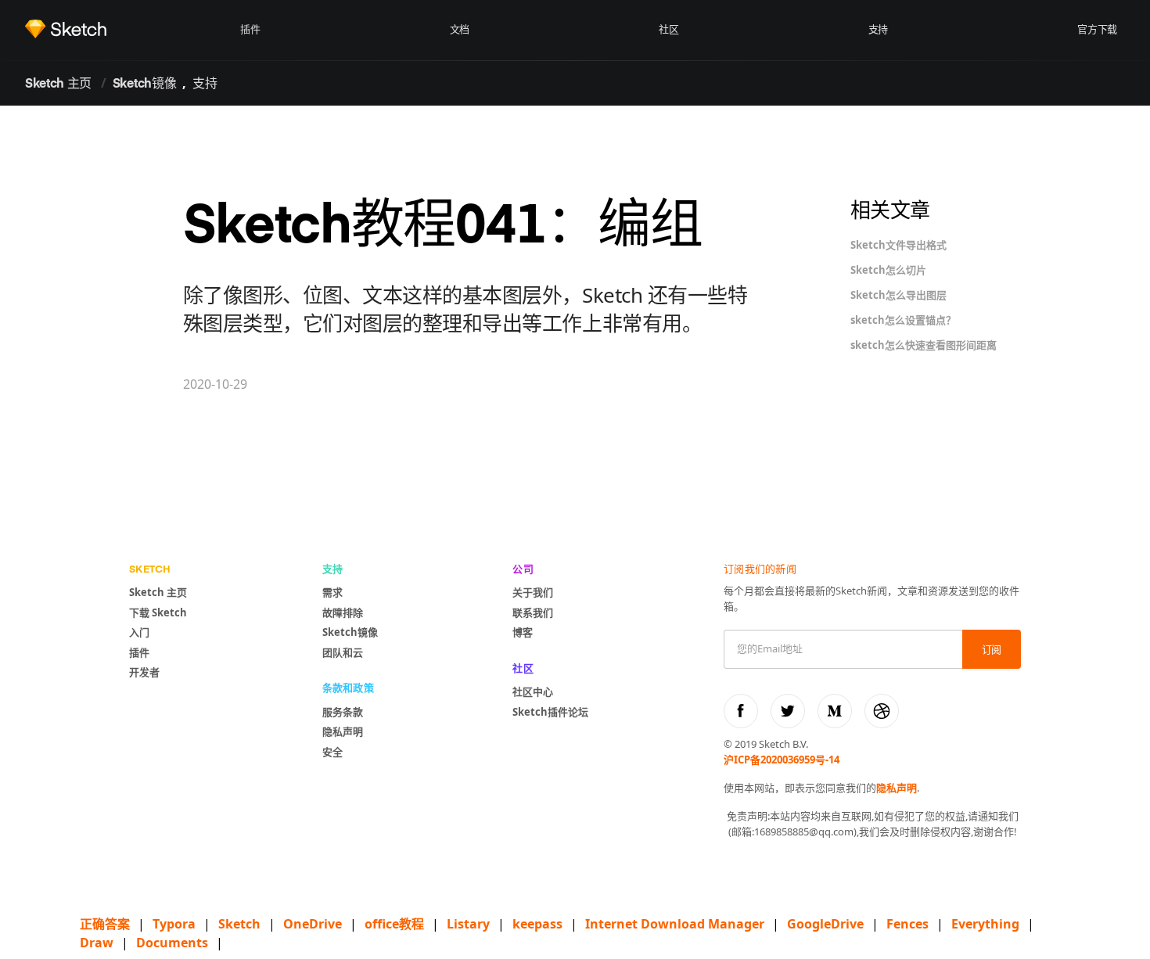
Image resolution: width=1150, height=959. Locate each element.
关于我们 (532, 592)
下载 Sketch (158, 612)
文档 (459, 30)
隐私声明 (342, 731)
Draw (96, 942)
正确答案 (105, 923)
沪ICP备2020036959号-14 (781, 759)
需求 (332, 592)
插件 (250, 30)
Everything (985, 923)
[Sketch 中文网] (128, 28)
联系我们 (532, 612)
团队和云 (342, 652)
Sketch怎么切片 (888, 270)
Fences (907, 923)
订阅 (991, 650)
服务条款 (342, 712)
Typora (174, 923)
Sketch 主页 (58, 84)
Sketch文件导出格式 (898, 245)
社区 (668, 30)
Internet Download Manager (674, 923)
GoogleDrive (825, 923)
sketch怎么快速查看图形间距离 (923, 345)
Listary (468, 923)
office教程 (394, 923)
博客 (522, 632)
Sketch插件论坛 (550, 712)
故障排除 (342, 612)
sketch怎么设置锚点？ (903, 320)
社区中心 (532, 691)
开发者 (144, 672)
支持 (878, 30)
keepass (537, 923)
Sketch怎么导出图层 (898, 295)
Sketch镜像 (144, 84)
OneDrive (312, 923)
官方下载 (1097, 30)
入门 (139, 632)
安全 (332, 752)
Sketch (239, 923)
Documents (172, 942)
